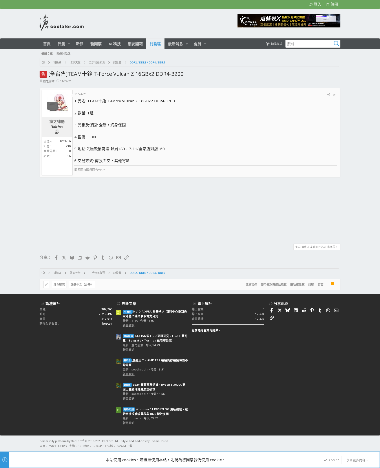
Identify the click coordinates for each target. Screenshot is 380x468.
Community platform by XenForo (79, 441)
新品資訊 (129, 325)
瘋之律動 (49, 81)
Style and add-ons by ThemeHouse (144, 441)
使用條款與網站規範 (274, 284)
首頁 (320, 284)
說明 (311, 284)
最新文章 (129, 303)
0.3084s (97, 446)
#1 (335, 95)
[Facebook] (338, 443)
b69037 (107, 323)
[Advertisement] (171, 209)
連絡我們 (251, 284)
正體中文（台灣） (82, 284)
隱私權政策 (297, 284)
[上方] (327, 284)
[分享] (329, 95)
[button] (69, 44)
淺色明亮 (59, 284)
